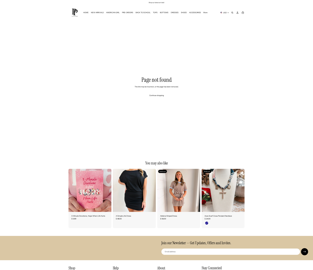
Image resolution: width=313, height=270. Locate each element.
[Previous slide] (161, 190)
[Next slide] (196, 190)
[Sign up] (304, 251)
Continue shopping (156, 95)
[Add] (107, 208)
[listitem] (205, 12)
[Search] (232, 12)
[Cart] (243, 12)
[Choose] (152, 208)
